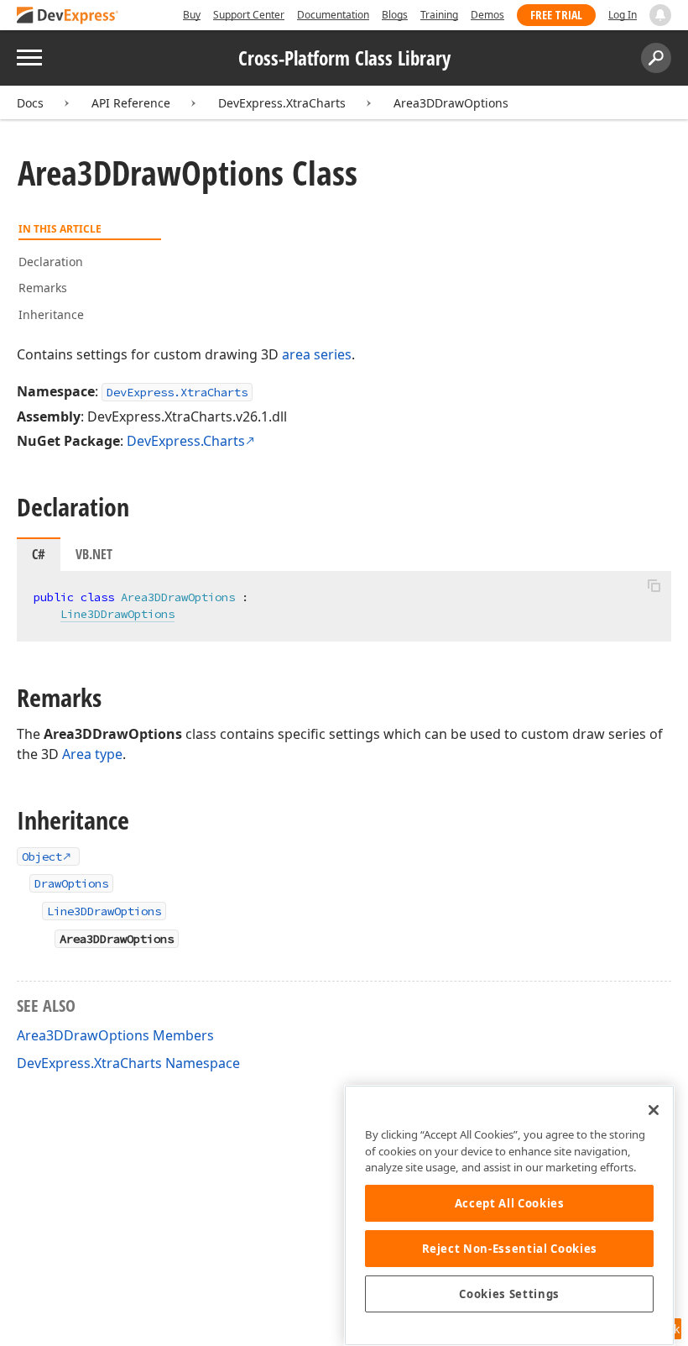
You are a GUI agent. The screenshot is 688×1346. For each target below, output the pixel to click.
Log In (622, 15)
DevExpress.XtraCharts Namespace (128, 1063)
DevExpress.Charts (186, 441)
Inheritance (51, 314)
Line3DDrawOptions (117, 613)
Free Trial (556, 15)
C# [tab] (38, 554)
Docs (30, 103)
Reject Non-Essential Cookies (509, 1248)
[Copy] (653, 585)
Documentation (333, 15)
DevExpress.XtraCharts (282, 103)
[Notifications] (660, 15)
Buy (192, 15)
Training (439, 15)
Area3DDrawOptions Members (115, 1035)
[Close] (653, 1110)
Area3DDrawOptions (451, 103)
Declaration (50, 262)
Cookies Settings (509, 1293)
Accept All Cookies (510, 1203)
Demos (487, 15)
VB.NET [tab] (94, 554)
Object (42, 856)
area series (317, 354)
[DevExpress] (68, 16)
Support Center (248, 15)
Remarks (42, 288)
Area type (92, 754)
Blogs (395, 15)
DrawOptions (71, 883)
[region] (509, 1215)
